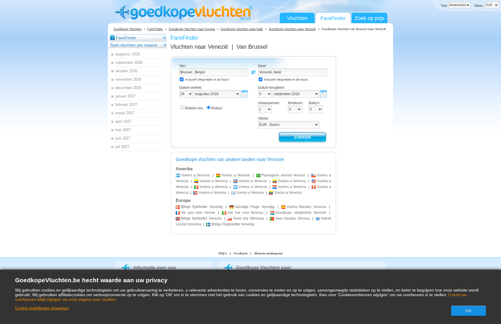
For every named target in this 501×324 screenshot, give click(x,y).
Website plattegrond (268, 253)
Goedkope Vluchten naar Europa (192, 29)
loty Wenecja (248, 218)
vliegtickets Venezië (300, 213)
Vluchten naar (199, 47)
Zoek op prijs (369, 18)
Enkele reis (194, 108)
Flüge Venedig (255, 207)
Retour (216, 108)
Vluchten (297, 18)
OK (468, 310)
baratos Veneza (292, 218)
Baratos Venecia (306, 207)
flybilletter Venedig (202, 207)
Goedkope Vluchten (127, 29)
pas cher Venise (198, 213)
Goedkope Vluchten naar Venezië (292, 29)
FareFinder (333, 18)
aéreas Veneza (283, 175)
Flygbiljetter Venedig (232, 224)
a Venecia (195, 175)
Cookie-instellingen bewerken (42, 308)
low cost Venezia (245, 213)
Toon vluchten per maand (133, 45)
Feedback (241, 253)
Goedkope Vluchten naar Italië (242, 29)
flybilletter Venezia (201, 218)
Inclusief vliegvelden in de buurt (207, 79)
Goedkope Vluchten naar (263, 267)
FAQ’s (223, 253)
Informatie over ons (154, 267)
